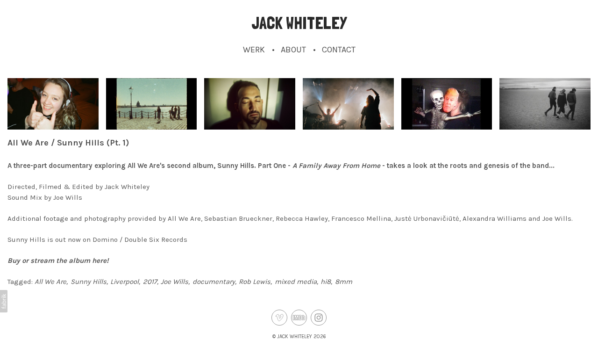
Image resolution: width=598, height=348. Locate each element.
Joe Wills (174, 281)
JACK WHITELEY (294, 337)
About (293, 49)
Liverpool (124, 281)
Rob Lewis (255, 281)
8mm (343, 281)
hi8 (325, 281)
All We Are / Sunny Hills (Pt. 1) (68, 143)
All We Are (50, 281)
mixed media (296, 281)
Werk (254, 49)
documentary (213, 281)
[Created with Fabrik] (3, 301)
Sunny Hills (89, 281)
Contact (339, 49)
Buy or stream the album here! (57, 260)
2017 (150, 281)
